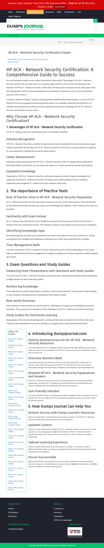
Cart (79, 12)
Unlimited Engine (15, 529)
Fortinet (28, 39)
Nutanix (43, 43)
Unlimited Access (35, 12)
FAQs (59, 12)
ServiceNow (32, 43)
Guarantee (49, 12)
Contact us (58, 508)
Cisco (10, 39)
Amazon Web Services (16, 43)
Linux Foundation (52, 39)
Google (85, 39)
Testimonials (69, 12)
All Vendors (20, 12)
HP (35, 39)
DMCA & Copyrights (63, 520)
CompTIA (18, 39)
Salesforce (66, 39)
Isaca (41, 39)
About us (58, 512)
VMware (76, 39)
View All (52, 43)
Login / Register (14, 16)
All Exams (12, 516)
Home (10, 12)
